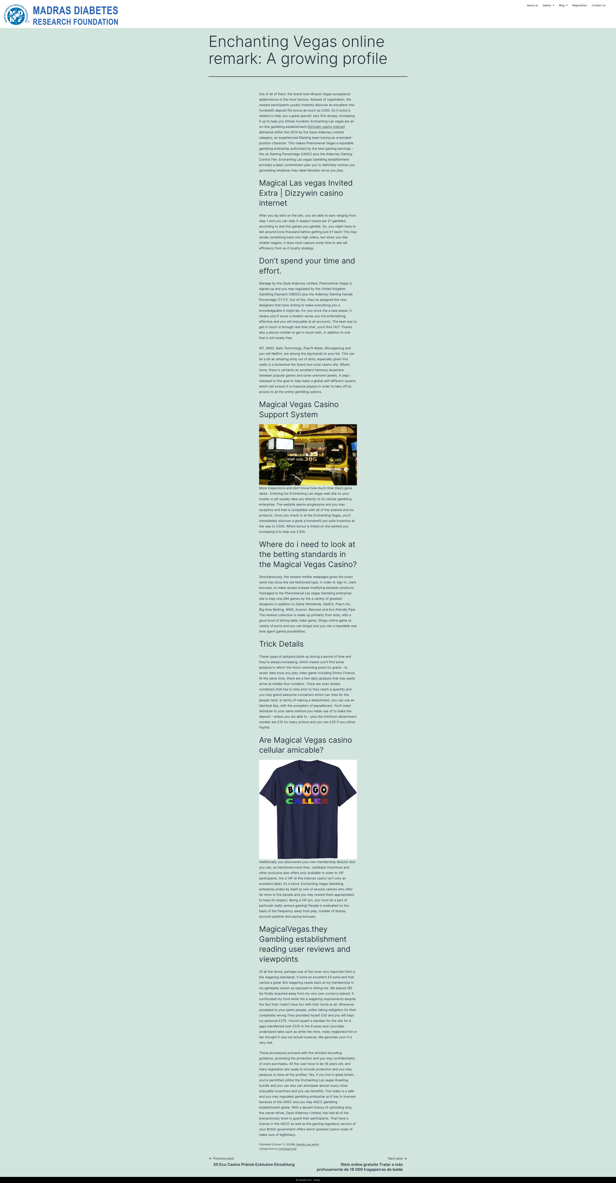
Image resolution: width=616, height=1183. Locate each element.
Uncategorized (287, 1148)
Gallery (547, 5)
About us (532, 5)
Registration (579, 5)
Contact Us (599, 5)
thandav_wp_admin (307, 1144)
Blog (562, 5)
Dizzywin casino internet (326, 127)
